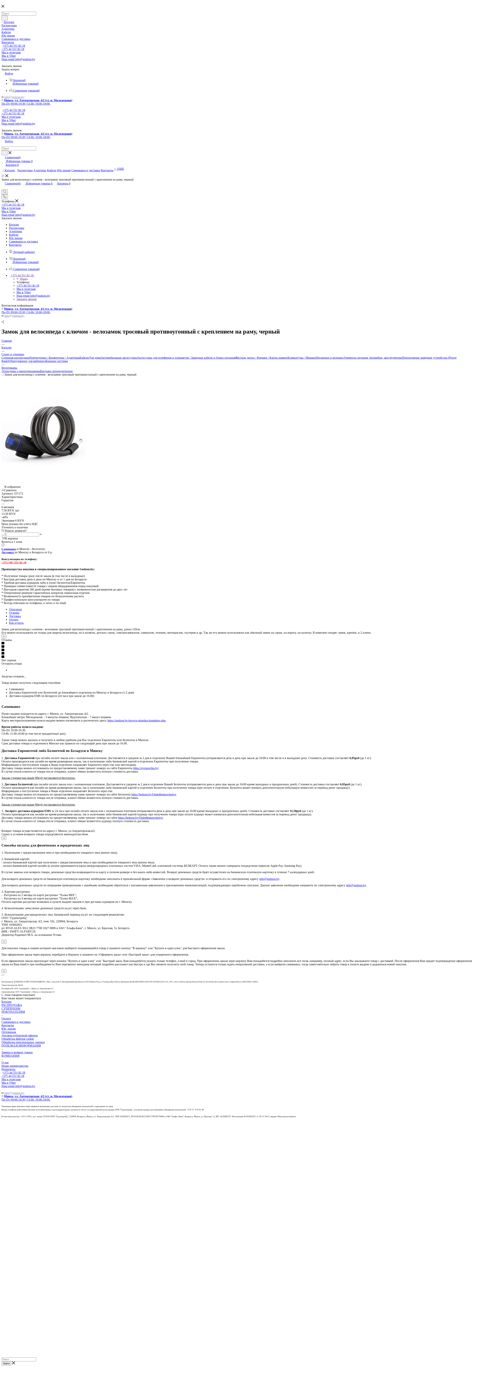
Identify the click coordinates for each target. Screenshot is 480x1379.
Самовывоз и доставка (16, 1022)
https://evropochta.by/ (146, 768)
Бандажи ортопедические (56, 371)
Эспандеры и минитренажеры (21, 371)
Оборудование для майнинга (27, 361)
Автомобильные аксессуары (119, 357)
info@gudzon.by (269, 878)
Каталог (7, 1001)
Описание (15, 609)
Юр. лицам (9, 1028)
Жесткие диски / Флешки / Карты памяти (261, 357)
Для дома (95, 357)
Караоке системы (57, 361)
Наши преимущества (15, 1065)
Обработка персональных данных (23, 1042)
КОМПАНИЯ (11, 1055)
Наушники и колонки (329, 357)
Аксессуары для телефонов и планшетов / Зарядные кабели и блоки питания (186, 357)
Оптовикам (9, 1032)
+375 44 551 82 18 (13, 45)
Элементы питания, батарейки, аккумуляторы (372, 357)
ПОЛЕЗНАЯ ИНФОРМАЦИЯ (21, 1045)
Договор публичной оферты (20, 1035)
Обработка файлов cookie (18, 1038)
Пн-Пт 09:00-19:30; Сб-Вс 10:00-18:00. (26, 103)
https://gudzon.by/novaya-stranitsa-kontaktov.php (136, 720)
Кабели (84, 357)
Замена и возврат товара (17, 1052)
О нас (5, 1062)
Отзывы (14, 612)
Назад (24, 278)
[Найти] (5, 18)
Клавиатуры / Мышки (302, 357)
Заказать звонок (26, 299)
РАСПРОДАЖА (12, 1005)
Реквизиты (8, 1069)
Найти (6, 1363)
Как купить (16, 622)
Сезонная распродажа (15, 357)
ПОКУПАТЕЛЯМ (13, 1011)
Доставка (15, 616)
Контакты (8, 1025)
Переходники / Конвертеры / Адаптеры (54, 357)
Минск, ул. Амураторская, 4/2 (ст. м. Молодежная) (38, 100)
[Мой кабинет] (3, 187)
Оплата (13, 619)
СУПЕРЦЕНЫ (11, 1008)
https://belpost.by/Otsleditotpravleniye (153, 794)
